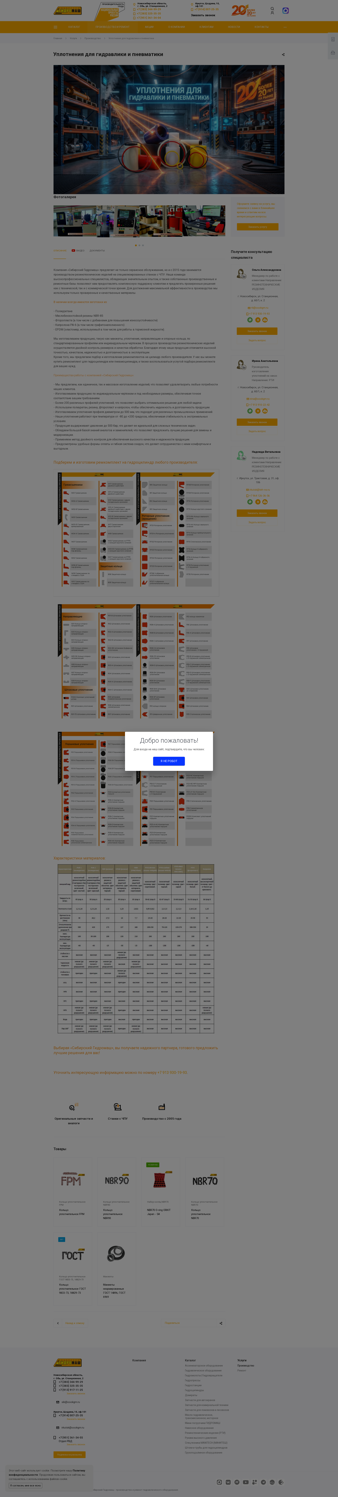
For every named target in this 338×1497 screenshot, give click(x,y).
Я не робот (169, 761)
